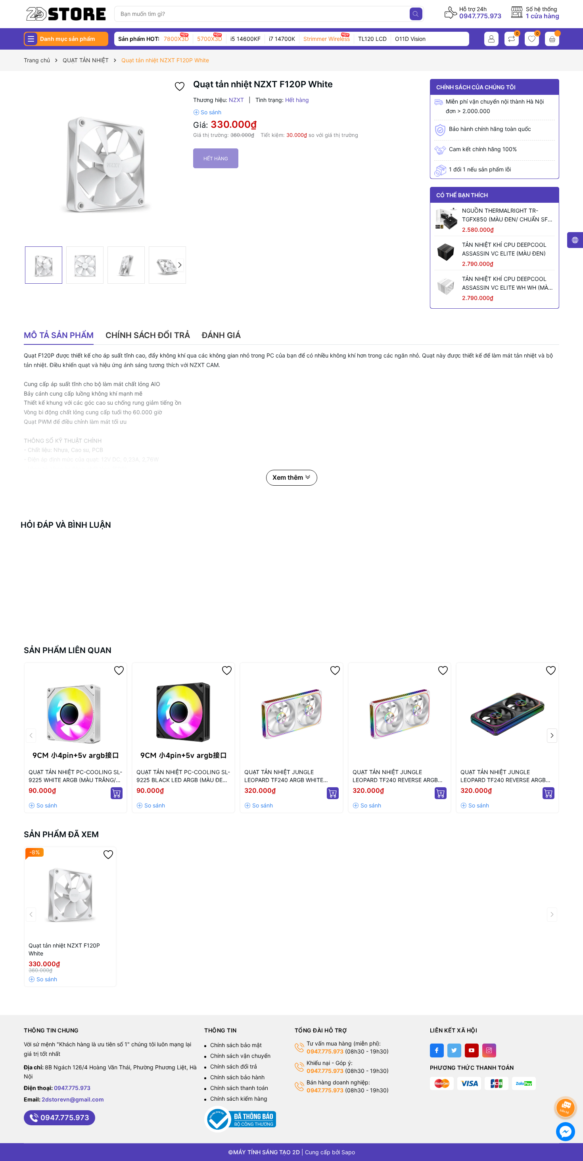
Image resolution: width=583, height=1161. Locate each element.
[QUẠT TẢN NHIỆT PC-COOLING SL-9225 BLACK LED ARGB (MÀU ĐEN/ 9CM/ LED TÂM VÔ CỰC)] (183, 714)
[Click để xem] (105, 160)
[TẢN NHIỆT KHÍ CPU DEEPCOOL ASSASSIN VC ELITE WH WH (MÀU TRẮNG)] (446, 286)
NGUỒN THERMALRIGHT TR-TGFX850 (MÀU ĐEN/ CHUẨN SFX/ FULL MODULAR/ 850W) (507, 215)
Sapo (348, 1152)
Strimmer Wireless (326, 38)
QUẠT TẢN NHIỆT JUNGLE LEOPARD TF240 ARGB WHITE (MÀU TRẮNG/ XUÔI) (283, 776)
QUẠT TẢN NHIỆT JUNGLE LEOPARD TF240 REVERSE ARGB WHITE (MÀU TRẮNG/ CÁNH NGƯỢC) (395, 776)
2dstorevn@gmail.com (73, 1099)
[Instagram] (489, 1050)
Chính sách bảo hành (237, 1077)
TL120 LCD (372, 38)
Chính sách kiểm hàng (238, 1098)
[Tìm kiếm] (416, 14)
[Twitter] (454, 1050)
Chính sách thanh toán (239, 1087)
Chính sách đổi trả (233, 1066)
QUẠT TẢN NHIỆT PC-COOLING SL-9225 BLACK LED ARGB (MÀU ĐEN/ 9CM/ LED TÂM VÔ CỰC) (183, 776)
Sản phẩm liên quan (67, 650)
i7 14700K (282, 38)
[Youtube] (472, 1050)
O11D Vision (410, 38)
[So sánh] (207, 112)
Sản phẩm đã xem (61, 834)
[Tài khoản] (491, 39)
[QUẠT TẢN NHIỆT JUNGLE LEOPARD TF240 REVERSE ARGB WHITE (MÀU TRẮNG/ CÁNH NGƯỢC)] (400, 714)
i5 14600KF (245, 38)
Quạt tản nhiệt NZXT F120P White (64, 949)
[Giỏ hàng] (552, 39)
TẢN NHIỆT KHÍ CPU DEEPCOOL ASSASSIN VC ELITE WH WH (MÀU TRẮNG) (507, 283)
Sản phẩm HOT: (138, 38)
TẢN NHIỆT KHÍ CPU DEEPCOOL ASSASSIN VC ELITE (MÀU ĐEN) (504, 249)
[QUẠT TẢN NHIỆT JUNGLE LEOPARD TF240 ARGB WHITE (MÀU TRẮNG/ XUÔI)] (291, 714)
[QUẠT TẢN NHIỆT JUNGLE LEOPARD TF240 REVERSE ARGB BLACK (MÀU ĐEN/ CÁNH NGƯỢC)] (507, 714)
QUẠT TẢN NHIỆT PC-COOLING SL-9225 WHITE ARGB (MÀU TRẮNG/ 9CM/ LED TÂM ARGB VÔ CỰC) (75, 776)
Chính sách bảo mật (236, 1045)
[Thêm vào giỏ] (117, 793)
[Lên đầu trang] (567, 1087)
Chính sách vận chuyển (240, 1055)
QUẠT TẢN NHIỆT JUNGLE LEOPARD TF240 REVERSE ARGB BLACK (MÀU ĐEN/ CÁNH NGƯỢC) (506, 776)
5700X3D (209, 38)
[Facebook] (437, 1050)
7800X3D (176, 38)
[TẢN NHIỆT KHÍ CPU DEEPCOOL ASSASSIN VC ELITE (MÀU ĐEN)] (446, 252)
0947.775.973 (480, 16)
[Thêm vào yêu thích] (179, 86)
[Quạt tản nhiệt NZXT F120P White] (70, 892)
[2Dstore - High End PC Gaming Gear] (66, 14)
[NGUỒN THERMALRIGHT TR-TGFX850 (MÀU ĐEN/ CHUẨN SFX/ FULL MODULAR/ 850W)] (446, 218)
